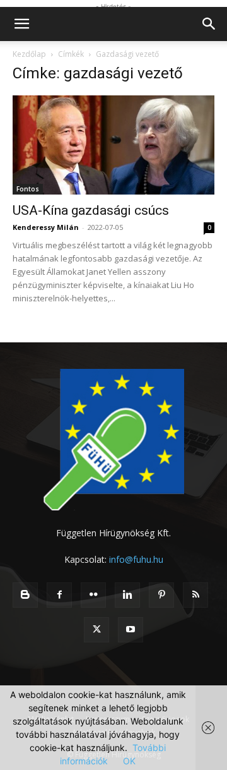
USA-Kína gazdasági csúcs (91, 210)
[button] (21, 24)
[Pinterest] (161, 595)
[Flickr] (93, 595)
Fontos (27, 188)
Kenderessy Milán (46, 227)
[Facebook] (59, 595)
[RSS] (195, 595)
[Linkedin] (127, 595)
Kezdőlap (29, 54)
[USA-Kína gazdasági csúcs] (113, 145)
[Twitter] (96, 629)
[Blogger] (25, 595)
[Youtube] (130, 629)
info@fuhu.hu (136, 559)
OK (129, 760)
